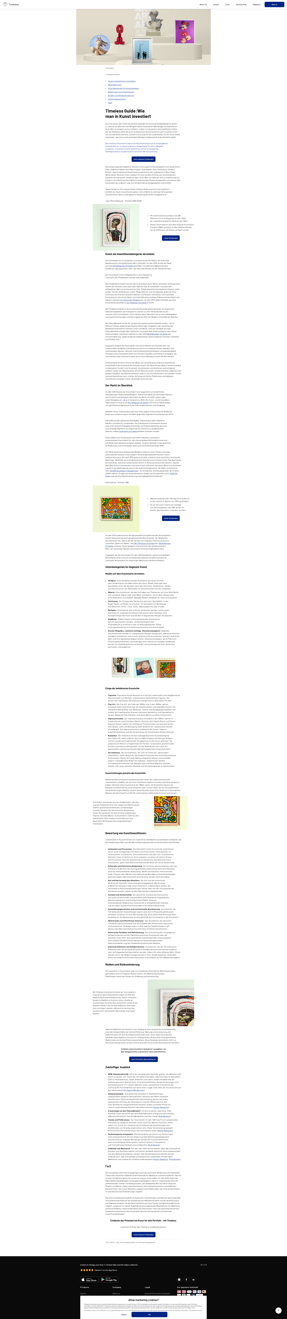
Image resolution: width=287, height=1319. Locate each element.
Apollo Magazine (161, 1107)
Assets (83, 1293)
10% (140, 641)
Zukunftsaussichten (117, 99)
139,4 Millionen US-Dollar (144, 543)
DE (202, 1265)
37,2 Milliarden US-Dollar (136, 303)
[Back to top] (279, 1310)
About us (116, 1293)
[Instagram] (179, 1279)
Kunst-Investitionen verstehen (122, 81)
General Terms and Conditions (157, 1293)
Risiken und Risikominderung (121, 95)
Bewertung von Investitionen (121, 92)
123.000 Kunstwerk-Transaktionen (124, 471)
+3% (117, 268)
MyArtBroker (164, 1116)
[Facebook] (186, 1279)
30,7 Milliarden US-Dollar (138, 402)
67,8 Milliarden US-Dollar (123, 266)
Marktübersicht (115, 85)
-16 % (125, 400)
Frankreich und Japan (127, 431)
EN (205, 1265)
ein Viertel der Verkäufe (130, 300)
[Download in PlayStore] (109, 1279)
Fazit (110, 103)
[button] (274, 4)
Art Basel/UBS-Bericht (134, 1090)
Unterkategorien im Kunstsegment (123, 88)
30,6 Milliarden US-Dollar (157, 334)
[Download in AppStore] (89, 1279)
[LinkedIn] (193, 1279)
